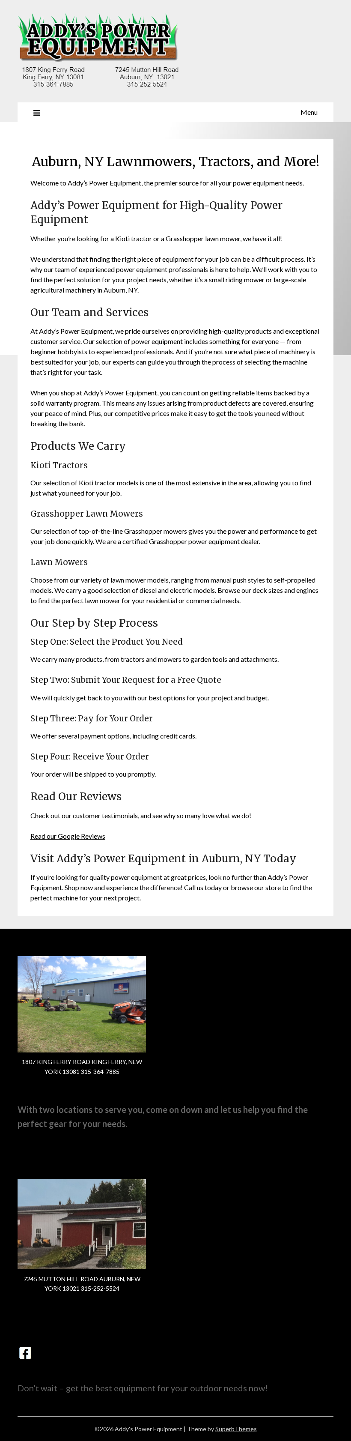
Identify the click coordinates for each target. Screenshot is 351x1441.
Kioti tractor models (108, 482)
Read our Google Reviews (67, 836)
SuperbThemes (236, 1428)
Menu (309, 112)
